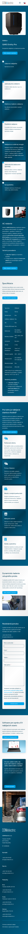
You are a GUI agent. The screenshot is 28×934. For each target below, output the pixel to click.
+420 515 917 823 (6, 902)
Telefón (6, 657)
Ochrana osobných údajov (9, 924)
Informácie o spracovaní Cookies (10, 927)
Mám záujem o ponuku (10, 53)
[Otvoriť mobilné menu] (20, 2)
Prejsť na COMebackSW (10, 737)
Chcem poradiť (10, 786)
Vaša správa (7, 664)
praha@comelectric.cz (8, 904)
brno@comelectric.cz (7, 637)
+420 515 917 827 (6, 914)
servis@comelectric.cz (8, 873)
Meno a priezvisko (8, 643)
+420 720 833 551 (7, 871)
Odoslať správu (14, 703)
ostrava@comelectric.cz (8, 916)
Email (5, 650)
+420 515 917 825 (6, 635)
